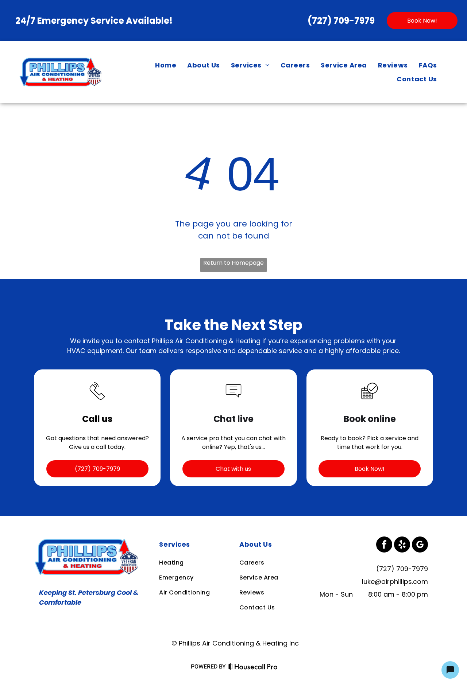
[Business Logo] (88, 541)
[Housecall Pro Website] (253, 668)
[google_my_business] (420, 545)
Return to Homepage (233, 263)
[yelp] (402, 545)
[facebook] (384, 545)
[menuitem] (166, 65)
